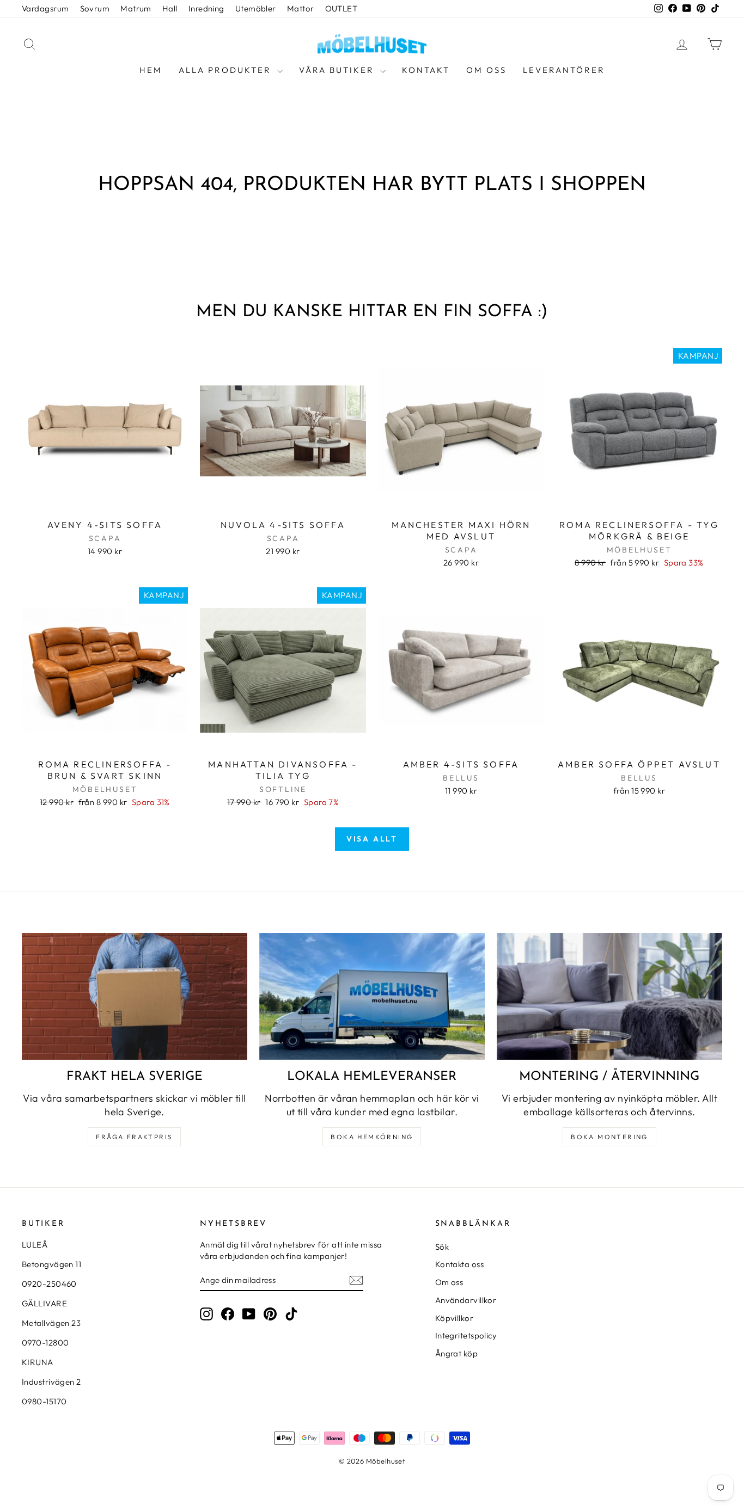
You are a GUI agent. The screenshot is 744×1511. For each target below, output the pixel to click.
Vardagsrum (45, 8)
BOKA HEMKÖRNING (372, 1137)
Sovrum (95, 8)
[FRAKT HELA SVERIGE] (134, 996)
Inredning (206, 8)
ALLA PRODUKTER (227, 70)
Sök (442, 1247)
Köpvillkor (454, 1318)
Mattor (300, 8)
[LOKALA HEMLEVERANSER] (372, 996)
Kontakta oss (459, 1264)
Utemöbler (255, 8)
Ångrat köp (456, 1353)
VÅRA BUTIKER (338, 70)
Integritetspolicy (466, 1335)
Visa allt (372, 839)
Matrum (135, 8)
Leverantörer (564, 70)
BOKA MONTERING (609, 1137)
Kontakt (426, 70)
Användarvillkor (466, 1300)
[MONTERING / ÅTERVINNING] (609, 996)
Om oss (486, 70)
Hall (170, 8)
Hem (150, 70)
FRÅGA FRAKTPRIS (134, 1137)
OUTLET (341, 8)
